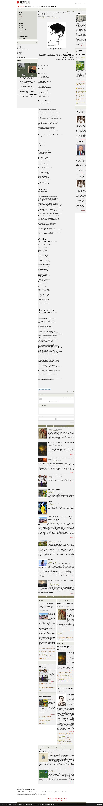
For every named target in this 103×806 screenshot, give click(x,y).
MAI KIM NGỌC (20, 52)
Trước (69, 11)
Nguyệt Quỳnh (61, 640)
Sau (72, 11)
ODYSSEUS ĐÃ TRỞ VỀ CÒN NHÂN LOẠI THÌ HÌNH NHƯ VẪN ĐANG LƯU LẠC (64, 648)
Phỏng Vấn (59, 685)
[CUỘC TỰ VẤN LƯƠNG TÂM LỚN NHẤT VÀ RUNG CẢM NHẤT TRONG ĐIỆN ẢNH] (42, 460)
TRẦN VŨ (64, 743)
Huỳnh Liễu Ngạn (51, 504)
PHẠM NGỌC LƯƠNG (52, 542)
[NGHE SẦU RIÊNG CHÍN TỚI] (42, 493)
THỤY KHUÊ (43, 654)
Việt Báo (80, 187)
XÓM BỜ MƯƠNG (51, 540)
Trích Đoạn (47, 747)
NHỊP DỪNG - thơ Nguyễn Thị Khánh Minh (80, 90)
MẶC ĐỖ (19, 44)
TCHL (81, 123)
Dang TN (79, 96)
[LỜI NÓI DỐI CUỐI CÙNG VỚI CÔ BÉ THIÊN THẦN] (42, 433)
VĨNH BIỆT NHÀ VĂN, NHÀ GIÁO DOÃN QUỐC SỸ (80, 111)
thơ (60, 17)
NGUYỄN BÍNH (42, 17)
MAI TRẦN (19, 54)
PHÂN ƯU (81, 141)
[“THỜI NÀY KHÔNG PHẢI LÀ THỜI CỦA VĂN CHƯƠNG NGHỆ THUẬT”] (42, 583)
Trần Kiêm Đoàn (50, 492)
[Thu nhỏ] (39, 11)
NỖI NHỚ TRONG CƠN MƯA (80, 55)
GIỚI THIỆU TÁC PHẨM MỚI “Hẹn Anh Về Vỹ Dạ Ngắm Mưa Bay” (52, 768)
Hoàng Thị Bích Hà (51, 477)
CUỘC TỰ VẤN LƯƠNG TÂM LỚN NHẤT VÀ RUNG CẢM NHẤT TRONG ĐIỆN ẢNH (65, 674)
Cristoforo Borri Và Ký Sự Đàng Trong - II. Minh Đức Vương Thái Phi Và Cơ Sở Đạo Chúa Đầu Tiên (46, 657)
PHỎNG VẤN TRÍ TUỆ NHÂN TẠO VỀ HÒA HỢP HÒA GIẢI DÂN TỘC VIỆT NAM (65, 735)
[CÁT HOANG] (42, 563)
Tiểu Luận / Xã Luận (61, 643)
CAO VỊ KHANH (81, 100)
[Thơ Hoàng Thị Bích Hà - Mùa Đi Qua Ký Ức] (42, 481)
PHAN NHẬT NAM (69, 743)
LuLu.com (34, 88)
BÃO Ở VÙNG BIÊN (44, 684)
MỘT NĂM (50, 501)
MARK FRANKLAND (21, 57)
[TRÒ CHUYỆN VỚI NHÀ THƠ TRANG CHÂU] (62, 700)
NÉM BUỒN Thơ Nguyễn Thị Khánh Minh (79, 94)
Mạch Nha (19, 47)
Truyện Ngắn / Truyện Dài (62, 600)
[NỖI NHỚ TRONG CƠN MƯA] (80, 65)
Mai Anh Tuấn (19, 51)
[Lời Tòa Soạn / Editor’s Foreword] (81, 18)
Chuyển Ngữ (63, 747)
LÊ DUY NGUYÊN (82, 57)
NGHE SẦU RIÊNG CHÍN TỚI (54, 489)
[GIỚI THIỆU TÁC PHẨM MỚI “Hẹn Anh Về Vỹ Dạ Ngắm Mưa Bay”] (43, 774)
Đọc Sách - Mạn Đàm (55, 747)
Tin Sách (41, 747)
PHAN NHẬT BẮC (44, 717)
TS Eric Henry (57, 754)
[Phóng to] (41, 11)
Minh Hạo (49, 446)
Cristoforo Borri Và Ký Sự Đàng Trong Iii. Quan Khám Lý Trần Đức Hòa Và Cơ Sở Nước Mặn (47, 653)
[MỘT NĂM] (42, 508)
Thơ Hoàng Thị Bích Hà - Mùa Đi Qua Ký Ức (56, 475)
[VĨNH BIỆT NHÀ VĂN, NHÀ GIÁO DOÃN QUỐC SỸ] (81, 119)
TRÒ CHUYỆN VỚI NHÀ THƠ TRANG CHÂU (65, 689)
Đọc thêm (71, 439)
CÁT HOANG (50, 559)
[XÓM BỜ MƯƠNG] (42, 543)
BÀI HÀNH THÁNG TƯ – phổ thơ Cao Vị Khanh (81, 99)
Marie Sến (19, 56)
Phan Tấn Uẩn (44, 723)
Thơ (40, 662)
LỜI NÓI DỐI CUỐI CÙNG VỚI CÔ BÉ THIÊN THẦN (58, 428)
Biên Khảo (41, 600)
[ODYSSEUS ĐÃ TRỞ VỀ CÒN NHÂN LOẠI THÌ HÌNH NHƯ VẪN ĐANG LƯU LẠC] (42, 449)
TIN (76, 107)
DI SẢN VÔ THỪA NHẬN (63, 680)
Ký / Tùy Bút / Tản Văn (44, 693)
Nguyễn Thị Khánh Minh (82, 91)
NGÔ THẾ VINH (51, 522)
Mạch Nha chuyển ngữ (21, 48)
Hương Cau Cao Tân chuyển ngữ (52, 17)
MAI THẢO (19, 53)
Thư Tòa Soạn (78, 9)
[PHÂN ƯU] (81, 150)
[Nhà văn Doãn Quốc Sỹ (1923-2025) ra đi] (81, 183)
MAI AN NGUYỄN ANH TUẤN (23, 49)
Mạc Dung (19, 46)
